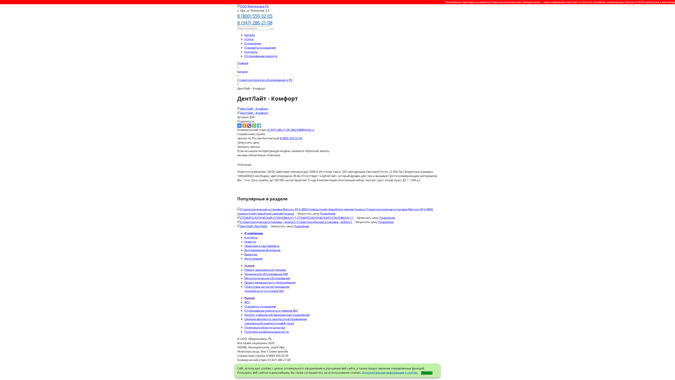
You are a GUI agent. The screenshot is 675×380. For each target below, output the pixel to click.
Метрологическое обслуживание (267, 278)
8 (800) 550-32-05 (254, 16)
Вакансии (250, 254)
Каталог (249, 35)
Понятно (426, 373)
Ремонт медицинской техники (265, 270)
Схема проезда (278, 351)
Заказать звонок (248, 147)
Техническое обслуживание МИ (266, 274)
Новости (250, 242)
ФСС (247, 302)
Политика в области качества (264, 328)
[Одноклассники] (244, 126)
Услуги (248, 39)
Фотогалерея (253, 259)
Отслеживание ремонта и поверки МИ (271, 311)
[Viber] (249, 126)
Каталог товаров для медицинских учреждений (277, 315)
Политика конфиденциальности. (266, 332)
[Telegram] (259, 126)
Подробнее (327, 214)
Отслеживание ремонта (260, 56)
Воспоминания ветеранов (262, 250)
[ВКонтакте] (239, 126)
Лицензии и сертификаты (261, 246)
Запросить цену (248, 142)
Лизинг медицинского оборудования (269, 282)
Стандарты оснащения (260, 48)
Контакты (251, 52)
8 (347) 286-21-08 (254, 23)
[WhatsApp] (254, 126)
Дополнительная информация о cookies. (390, 373)
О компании (252, 43)
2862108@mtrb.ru (302, 130)
